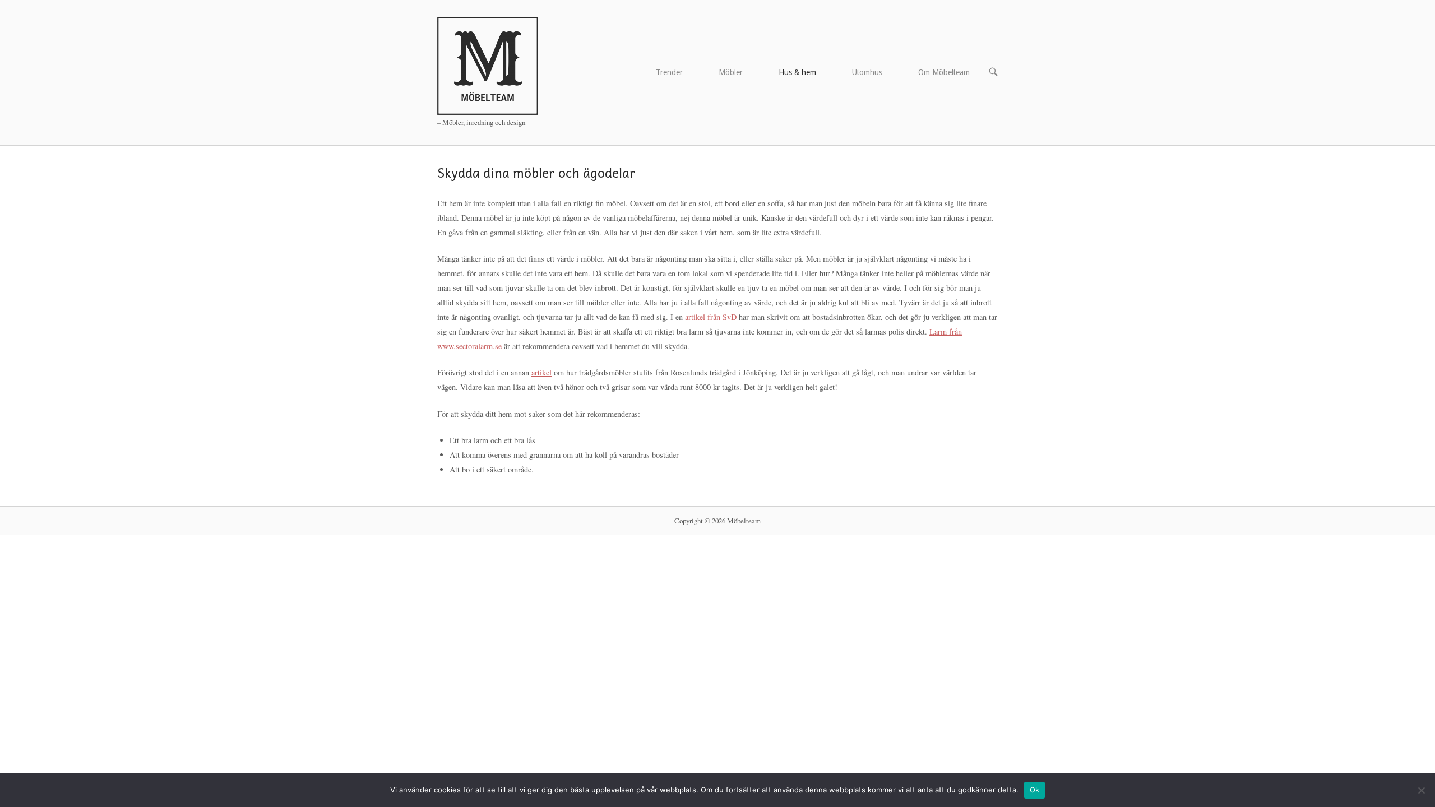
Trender (669, 72)
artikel (541, 372)
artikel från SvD (711, 317)
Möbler (731, 72)
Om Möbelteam (944, 72)
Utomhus (867, 72)
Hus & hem (797, 72)
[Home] (487, 64)
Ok (1035, 789)
